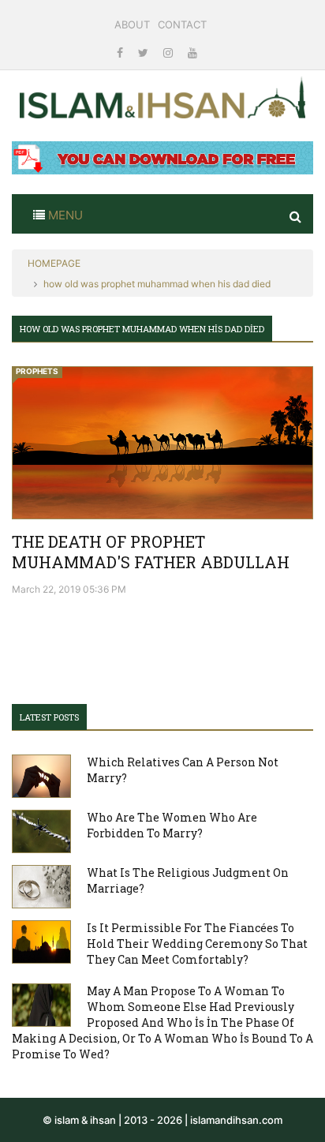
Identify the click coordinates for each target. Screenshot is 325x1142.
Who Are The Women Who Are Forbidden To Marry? (172, 825)
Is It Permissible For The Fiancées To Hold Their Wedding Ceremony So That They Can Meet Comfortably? (197, 943)
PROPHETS (37, 371)
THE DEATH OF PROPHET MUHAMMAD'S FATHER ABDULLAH (151, 551)
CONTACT (182, 24)
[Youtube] (192, 52)
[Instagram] (169, 52)
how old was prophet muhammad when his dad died (157, 284)
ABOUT (132, 24)
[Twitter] (144, 52)
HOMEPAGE (54, 263)
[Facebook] (121, 52)
